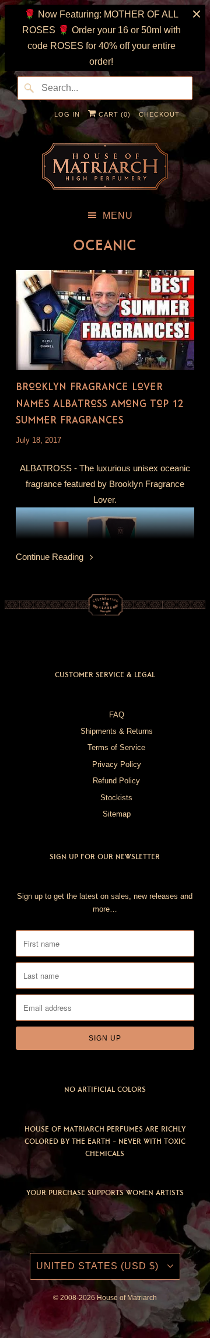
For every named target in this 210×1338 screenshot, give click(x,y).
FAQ (116, 714)
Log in (67, 114)
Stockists (116, 797)
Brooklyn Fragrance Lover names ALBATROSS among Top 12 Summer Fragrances (100, 403)
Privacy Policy (116, 764)
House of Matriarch (127, 1298)
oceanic (104, 245)
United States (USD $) (99, 1266)
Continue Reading (51, 557)
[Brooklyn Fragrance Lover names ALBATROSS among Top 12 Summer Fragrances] (105, 320)
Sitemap (117, 814)
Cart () (113, 114)
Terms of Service (116, 747)
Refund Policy (116, 780)
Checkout (159, 114)
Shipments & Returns (116, 731)
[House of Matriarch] (105, 166)
